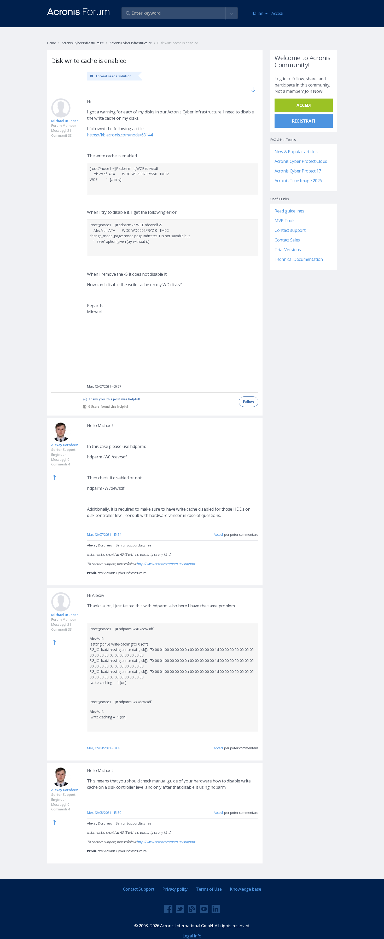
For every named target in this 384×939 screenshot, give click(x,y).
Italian (258, 13)
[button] (231, 13)
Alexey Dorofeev (64, 444)
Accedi (277, 13)
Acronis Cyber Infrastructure (83, 43)
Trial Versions (288, 249)
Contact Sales (287, 240)
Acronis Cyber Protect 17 (298, 171)
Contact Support (138, 889)
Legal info (192, 936)
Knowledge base (245, 889)
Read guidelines (289, 211)
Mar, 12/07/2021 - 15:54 (104, 534)
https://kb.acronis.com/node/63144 (120, 135)
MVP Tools (285, 220)
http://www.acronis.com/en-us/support (166, 563)
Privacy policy (175, 889)
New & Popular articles (296, 151)
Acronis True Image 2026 (298, 180)
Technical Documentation (299, 259)
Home (51, 43)
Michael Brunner (64, 120)
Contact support (290, 230)
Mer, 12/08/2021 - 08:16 (104, 748)
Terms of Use (209, 889)
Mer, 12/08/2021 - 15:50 (104, 812)
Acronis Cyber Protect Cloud (301, 161)
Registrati (303, 121)
